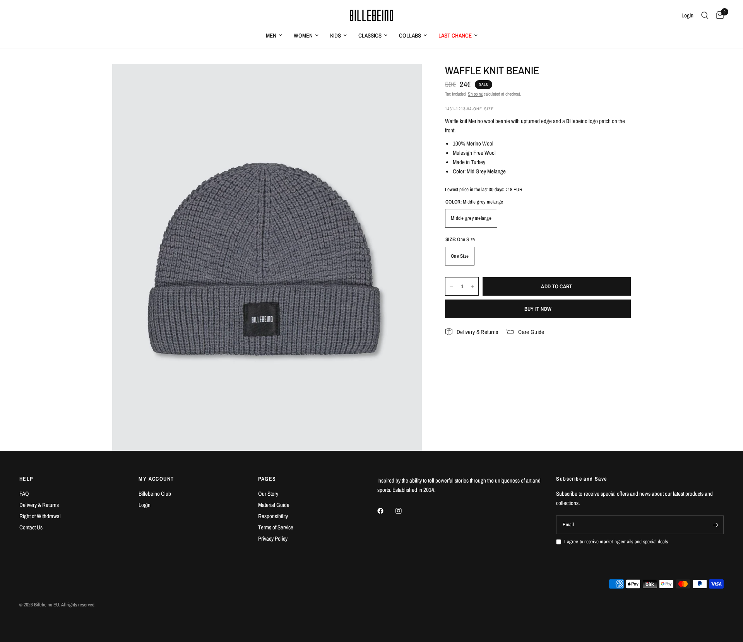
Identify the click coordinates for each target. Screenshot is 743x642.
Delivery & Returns (39, 505)
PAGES (267, 478)
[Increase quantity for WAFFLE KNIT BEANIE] (472, 286)
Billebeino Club (155, 494)
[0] (718, 15)
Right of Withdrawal (40, 516)
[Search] (704, 15)
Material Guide (273, 505)
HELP (26, 478)
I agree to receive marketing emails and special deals (616, 541)
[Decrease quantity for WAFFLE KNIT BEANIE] (451, 286)
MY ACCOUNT (156, 478)
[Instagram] (404, 510)
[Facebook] (385, 510)
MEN (271, 35)
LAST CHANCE (455, 35)
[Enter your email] (716, 524)
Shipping (475, 94)
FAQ (24, 494)
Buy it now (538, 308)
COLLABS (410, 35)
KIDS (335, 35)
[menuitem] (274, 35)
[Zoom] (405, 80)
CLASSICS (370, 35)
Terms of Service (275, 527)
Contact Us (31, 527)
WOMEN (303, 35)
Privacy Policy (273, 538)
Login (145, 505)
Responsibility (273, 516)
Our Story (268, 494)
